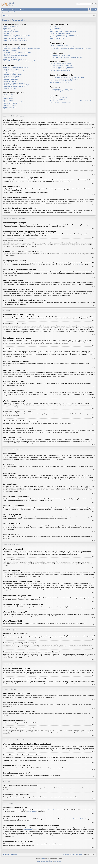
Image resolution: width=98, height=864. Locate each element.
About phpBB (32, 811)
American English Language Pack (45, 861)
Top (94, 127)
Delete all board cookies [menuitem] (76, 854)
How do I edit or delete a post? (11, 69)
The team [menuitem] (66, 854)
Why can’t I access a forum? (11, 78)
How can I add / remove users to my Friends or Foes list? (66, 57)
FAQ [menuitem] (90, 9)
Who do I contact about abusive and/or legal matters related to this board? (70, 101)
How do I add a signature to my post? (13, 71)
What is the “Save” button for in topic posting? (16, 85)
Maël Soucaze (57, 861)
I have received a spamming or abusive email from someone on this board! (70, 48)
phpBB (80, 264)
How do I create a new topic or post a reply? (15, 67)
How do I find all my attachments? (59, 91)
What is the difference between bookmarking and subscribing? (67, 77)
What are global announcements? (12, 102)
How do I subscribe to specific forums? (61, 80)
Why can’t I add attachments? (11, 79)
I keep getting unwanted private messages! (62, 47)
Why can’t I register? (9, 30)
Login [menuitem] (93, 9)
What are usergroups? (56, 30)
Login (10, 11)
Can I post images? (8, 100)
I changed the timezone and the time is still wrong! (17, 52)
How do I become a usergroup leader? (60, 33)
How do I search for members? (58, 69)
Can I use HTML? (8, 97)
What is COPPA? (8, 28)
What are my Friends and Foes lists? (60, 55)
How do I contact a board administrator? (61, 102)
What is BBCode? (8, 95)
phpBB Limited (50, 810)
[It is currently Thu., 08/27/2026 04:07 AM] (94, 15)
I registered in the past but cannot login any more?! (17, 35)
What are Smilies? (8, 98)
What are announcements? (10, 103)
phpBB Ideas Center (78, 819)
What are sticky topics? (9, 105)
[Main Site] (8, 4)
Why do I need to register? (10, 26)
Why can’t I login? (8, 33)
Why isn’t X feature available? (58, 99)
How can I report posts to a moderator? (14, 83)
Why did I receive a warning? (11, 81)
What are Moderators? (56, 28)
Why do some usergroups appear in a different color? (64, 35)
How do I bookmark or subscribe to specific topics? (64, 79)
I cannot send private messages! (59, 45)
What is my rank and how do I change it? (14, 59)
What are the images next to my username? (15, 55)
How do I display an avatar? (11, 57)
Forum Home (14, 854)
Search (92, 4)
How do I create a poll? (9, 73)
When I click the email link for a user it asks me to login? (19, 61)
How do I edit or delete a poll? (11, 76)
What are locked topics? (10, 107)
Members (24, 9)
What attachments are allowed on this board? (62, 89)
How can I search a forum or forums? (60, 63)
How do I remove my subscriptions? (60, 82)
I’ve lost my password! (9, 37)
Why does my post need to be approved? (14, 86)
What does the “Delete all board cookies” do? (15, 40)
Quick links (3, 9)
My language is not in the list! (11, 54)
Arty (51, 860)
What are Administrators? (57, 26)
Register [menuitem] (96, 9)
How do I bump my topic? (10, 88)
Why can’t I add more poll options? (12, 74)
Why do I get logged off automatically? (13, 38)
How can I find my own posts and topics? (61, 70)
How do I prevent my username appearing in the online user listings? (22, 48)
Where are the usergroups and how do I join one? (63, 31)
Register (16, 11)
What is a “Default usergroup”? (58, 37)
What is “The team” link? (57, 38)
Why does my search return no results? (61, 65)
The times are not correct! (10, 50)
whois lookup (28, 829)
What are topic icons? (9, 109)
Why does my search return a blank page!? (62, 67)
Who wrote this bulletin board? (58, 97)
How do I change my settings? (11, 47)
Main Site (7, 9)
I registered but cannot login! (11, 31)
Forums (16, 9)
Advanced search (95, 4)
